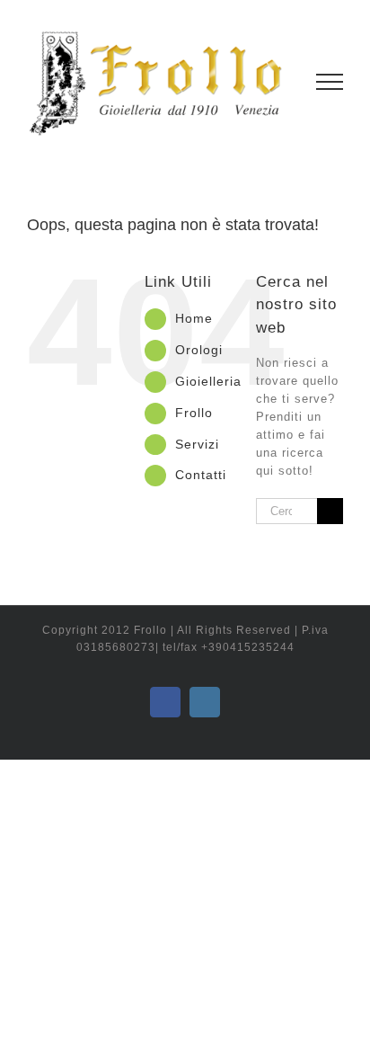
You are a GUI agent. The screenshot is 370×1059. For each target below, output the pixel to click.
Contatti (200, 474)
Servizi (197, 444)
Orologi (199, 350)
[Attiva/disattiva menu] (330, 82)
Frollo (194, 412)
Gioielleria (208, 381)
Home (194, 318)
